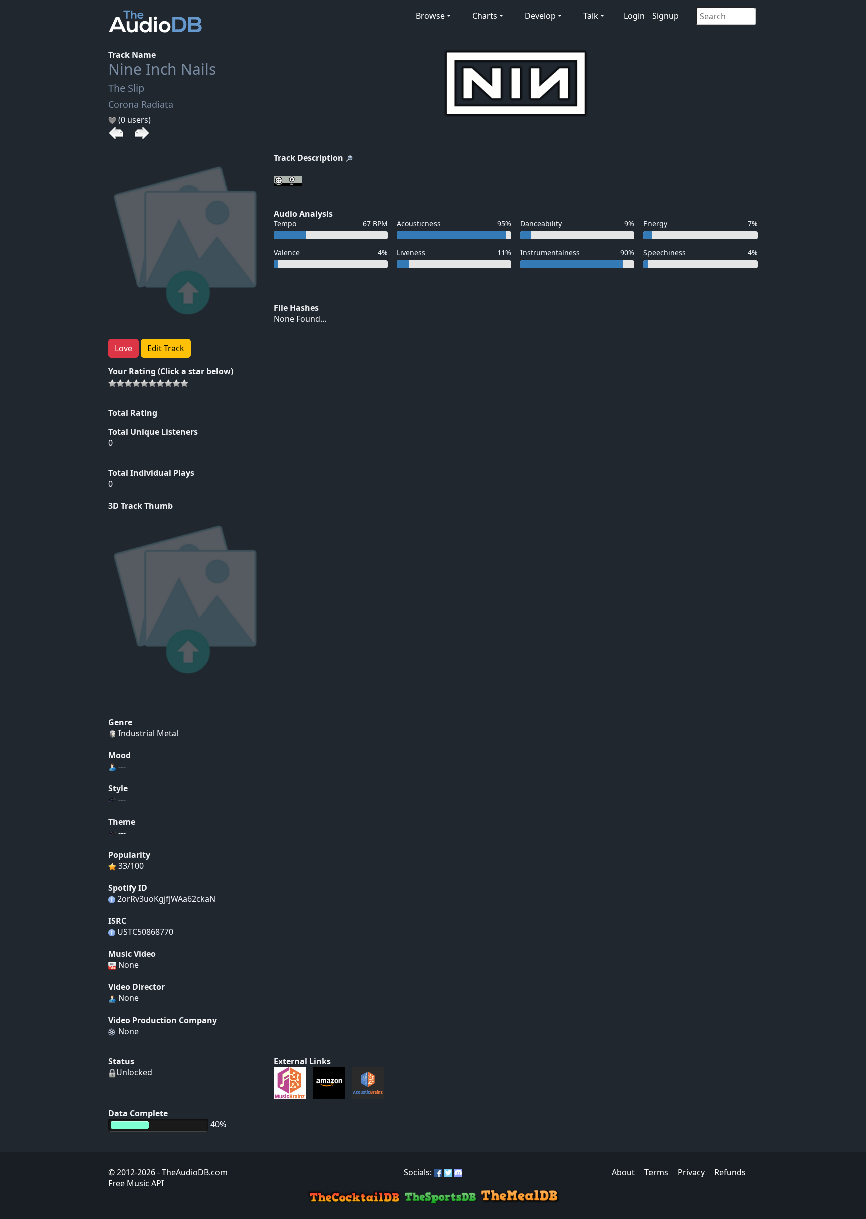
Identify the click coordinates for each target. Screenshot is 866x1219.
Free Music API (136, 1183)
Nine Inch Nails (162, 69)
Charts (484, 15)
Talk (590, 15)
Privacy (691, 1172)
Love (123, 348)
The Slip (126, 88)
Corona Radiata (140, 104)
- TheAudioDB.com (191, 1172)
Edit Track (165, 348)
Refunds (730, 1172)
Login (634, 15)
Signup (665, 15)
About (623, 1172)
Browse (430, 15)
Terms (656, 1172)
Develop (540, 15)
